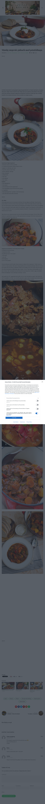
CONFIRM (14, 417)
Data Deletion (15, 421)
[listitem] (22, 398)
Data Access (22, 421)
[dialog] (22, 402)
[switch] (37, 401)
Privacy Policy (29, 421)
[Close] (43, 382)
